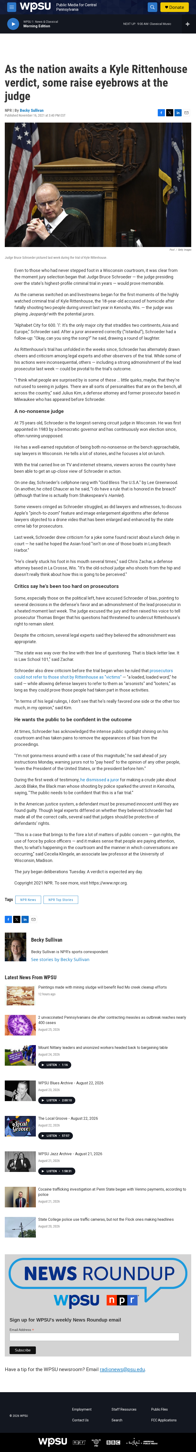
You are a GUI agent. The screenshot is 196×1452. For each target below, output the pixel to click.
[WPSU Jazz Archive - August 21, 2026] (20, 1161)
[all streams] (189, 24)
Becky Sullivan (32, 110)
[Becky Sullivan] (15, 947)
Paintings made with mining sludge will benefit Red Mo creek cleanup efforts (102, 987)
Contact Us (80, 1420)
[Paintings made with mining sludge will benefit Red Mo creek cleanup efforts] (20, 995)
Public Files (159, 1409)
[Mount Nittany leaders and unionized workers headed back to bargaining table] (20, 1055)
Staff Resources (124, 1409)
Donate (176, 7)
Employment (82, 1409)
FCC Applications (164, 1420)
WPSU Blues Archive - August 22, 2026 (70, 1083)
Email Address (22, 1330)
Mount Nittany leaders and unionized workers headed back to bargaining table (103, 1047)
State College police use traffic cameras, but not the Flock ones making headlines (106, 1219)
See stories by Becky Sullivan (60, 959)
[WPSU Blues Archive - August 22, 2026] (20, 1091)
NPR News (28, 900)
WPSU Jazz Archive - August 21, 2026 (70, 1154)
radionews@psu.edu (122, 1369)
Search (117, 1420)
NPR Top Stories (61, 900)
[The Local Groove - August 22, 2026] (20, 1126)
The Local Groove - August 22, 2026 (68, 1118)
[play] (13, 24)
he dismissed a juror (99, 779)
